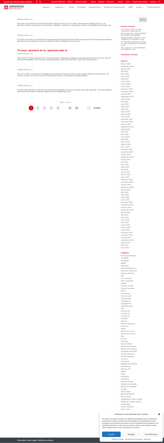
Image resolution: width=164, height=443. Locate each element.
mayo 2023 (125, 107)
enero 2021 (125, 177)
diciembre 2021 (127, 149)
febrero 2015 (126, 227)
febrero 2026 (126, 64)
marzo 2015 (125, 225)
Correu (127, 2)
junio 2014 (125, 248)
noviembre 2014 (127, 235)
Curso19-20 (125, 311)
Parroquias (125, 376)
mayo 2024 (125, 76)
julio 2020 (124, 192)
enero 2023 (125, 117)
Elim (122, 336)
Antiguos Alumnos (127, 273)
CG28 (123, 291)
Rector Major (126, 392)
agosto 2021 (125, 159)
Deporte (124, 321)
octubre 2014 (126, 237)
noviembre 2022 (127, 122)
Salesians (46, 7)
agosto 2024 (125, 69)
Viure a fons (125, 409)
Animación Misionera (129, 271)
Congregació (126, 301)
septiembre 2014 (127, 240)
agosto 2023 (125, 99)
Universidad (125, 404)
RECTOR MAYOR (127, 394)
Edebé (123, 329)
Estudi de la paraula (128, 346)
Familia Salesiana (127, 356)
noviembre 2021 (127, 152)
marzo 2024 (125, 81)
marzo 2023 (125, 112)
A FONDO (124, 258)
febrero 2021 (126, 175)
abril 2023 (124, 109)
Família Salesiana (153, 7)
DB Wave (124, 319)
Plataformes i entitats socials (114, 7)
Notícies (70, 2)
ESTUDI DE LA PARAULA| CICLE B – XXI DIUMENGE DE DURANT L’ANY (133, 43)
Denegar (131, 434)
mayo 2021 (125, 167)
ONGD (130, 7)
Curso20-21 (125, 313)
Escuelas (124, 341)
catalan (123, 283)
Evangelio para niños (129, 351)
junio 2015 (125, 217)
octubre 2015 (126, 207)
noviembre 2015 (127, 205)
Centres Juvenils (94, 7)
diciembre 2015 (127, 202)
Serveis (138, 7)
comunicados (126, 298)
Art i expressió (126, 278)
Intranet (120, 2)
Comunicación (126, 296)
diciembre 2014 (127, 232)
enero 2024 (125, 86)
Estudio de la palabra (129, 349)
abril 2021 (124, 169)
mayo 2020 (125, 197)
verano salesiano (127, 407)
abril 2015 (124, 222)
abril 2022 (124, 139)
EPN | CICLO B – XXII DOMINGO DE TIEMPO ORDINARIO (133, 34)
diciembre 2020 (127, 180)
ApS (122, 276)
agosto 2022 (125, 129)
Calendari (101, 2)
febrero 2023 (126, 114)
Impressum (147, 439)
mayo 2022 (125, 137)
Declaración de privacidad (133, 439)
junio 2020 (125, 195)
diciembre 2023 (127, 89)
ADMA (123, 263)
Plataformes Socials (128, 386)
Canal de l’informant (58, 2)
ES (159, 2)
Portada (124, 389)
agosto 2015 (125, 212)
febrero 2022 (126, 144)
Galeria (93, 2)
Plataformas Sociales (129, 384)
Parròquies (81, 7)
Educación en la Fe (128, 334)
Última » (97, 108)
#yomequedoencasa (128, 256)
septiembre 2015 (127, 210)
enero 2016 (125, 200)
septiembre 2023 (127, 96)
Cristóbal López (127, 306)
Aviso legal (31, 440)
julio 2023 (124, 102)
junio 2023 (125, 104)
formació (124, 359)
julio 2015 (124, 215)
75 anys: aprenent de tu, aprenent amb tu (42, 50)
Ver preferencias (151, 434)
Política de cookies (118, 439)
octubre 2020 (126, 185)
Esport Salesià (126, 344)
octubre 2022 (126, 124)
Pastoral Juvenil (80, 2)
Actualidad (125, 261)
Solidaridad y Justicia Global (131, 399)
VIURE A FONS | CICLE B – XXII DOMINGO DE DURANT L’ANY (133, 38)
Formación (125, 361)
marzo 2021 (125, 172)
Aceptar (111, 434)
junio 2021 (125, 164)
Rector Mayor (126, 397)
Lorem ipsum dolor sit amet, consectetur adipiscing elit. (131, 30)
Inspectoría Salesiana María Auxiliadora (18, 2)
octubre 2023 (126, 94)
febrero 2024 (126, 84)
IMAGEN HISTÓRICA (129, 364)
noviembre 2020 (127, 182)
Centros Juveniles (127, 288)
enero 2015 (125, 230)
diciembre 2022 (127, 119)
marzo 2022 (125, 142)
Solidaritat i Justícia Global (131, 402)
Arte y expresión (127, 281)
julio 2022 (124, 132)
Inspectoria (59, 7)
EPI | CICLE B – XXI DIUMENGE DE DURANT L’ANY (133, 48)
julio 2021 (124, 162)
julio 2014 (124, 245)
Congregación (126, 303)
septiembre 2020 (127, 187)
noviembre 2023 (127, 91)
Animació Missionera (129, 268)
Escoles (71, 7)
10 (70, 108)
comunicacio (125, 293)
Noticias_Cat (28, 19)
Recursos (110, 2)
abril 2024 (124, 79)
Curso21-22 (125, 316)
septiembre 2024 (127, 66)
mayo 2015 (125, 220)
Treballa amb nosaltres (140, 2)
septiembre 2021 (127, 157)
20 (77, 108)
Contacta (153, 2)
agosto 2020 (125, 190)
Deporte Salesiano (128, 324)
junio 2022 (125, 134)
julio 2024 (124, 71)
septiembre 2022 (127, 127)
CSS (122, 308)
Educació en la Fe (128, 331)
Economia (124, 326)
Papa (123, 374)
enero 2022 (125, 147)
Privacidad (21, 440)
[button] (159, 414)
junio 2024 (125, 74)
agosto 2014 (125, 243)
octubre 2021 (126, 154)
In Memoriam (126, 366)
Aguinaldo (124, 266)
